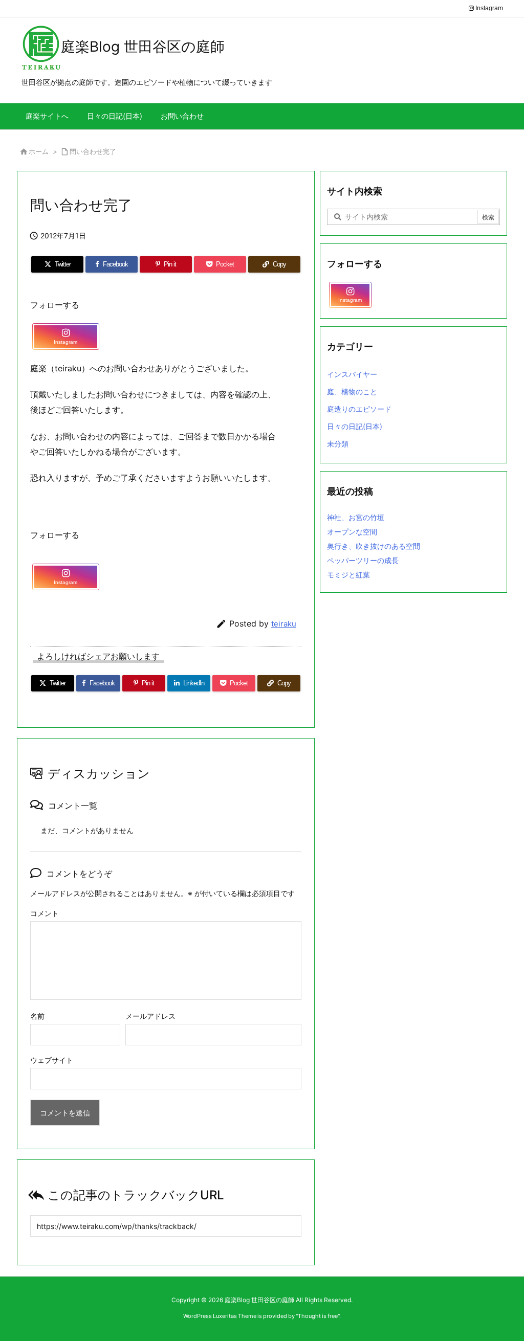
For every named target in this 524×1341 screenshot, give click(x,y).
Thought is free (318, 1316)
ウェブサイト (51, 1060)
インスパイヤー (352, 374)
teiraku (283, 624)
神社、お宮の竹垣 (355, 517)
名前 (37, 1016)
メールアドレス (150, 1016)
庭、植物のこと (352, 391)
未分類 (337, 443)
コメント (44, 913)
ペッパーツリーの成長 (363, 560)
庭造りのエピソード (359, 409)
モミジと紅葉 (348, 574)
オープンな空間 (352, 531)
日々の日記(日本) (354, 426)
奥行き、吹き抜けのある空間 (373, 546)
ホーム (39, 151)
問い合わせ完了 (93, 151)
